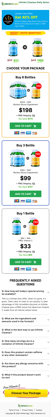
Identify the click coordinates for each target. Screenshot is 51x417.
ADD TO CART (23, 262)
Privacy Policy (27, 410)
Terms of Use (14, 410)
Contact (39, 410)
